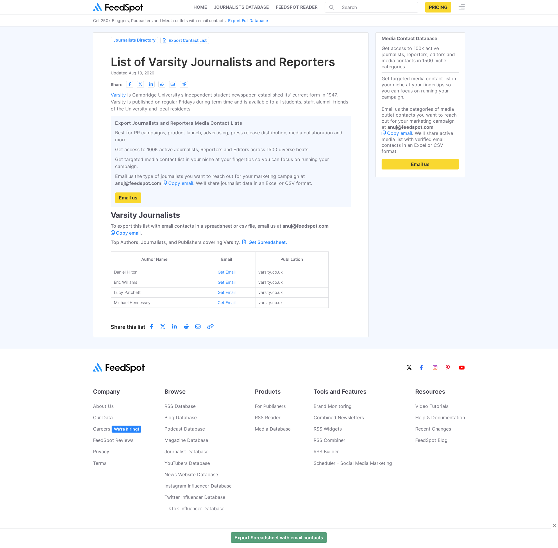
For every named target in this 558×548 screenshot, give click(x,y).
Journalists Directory (134, 40)
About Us (103, 406)
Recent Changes (433, 429)
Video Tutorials (431, 406)
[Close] (554, 525)
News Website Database (191, 474)
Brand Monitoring (333, 406)
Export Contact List (188, 40)
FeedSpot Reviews (113, 440)
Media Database (273, 429)
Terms (99, 463)
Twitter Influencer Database (194, 497)
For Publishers (270, 406)
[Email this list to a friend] (172, 84)
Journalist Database (186, 451)
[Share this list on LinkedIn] (151, 84)
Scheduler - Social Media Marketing (353, 463)
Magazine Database (186, 440)
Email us (128, 198)
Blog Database (180, 417)
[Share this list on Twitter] (140, 84)
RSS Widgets (328, 429)
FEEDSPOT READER (297, 7)
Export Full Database (248, 20)
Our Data (103, 417)
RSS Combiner (329, 440)
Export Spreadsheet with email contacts (279, 537)
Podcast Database (184, 429)
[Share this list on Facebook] (129, 84)
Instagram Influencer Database (198, 486)
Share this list (128, 327)
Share (116, 84)
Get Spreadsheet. (267, 242)
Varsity (118, 95)
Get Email (226, 271)
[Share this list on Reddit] (161, 84)
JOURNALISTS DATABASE (241, 7)
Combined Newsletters (339, 417)
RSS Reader (267, 417)
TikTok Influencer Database (194, 508)
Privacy (101, 451)
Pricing (438, 7)
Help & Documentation (440, 417)
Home (200, 7)
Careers (116, 429)
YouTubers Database (187, 463)
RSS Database (180, 406)
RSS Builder (326, 451)
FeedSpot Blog (431, 440)
